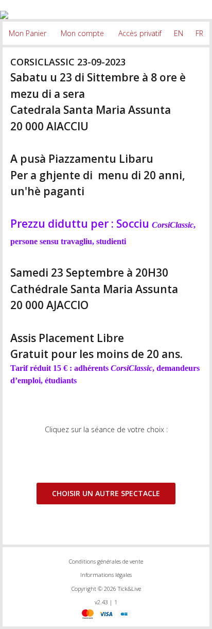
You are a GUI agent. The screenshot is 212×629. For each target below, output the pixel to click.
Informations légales (106, 575)
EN (178, 33)
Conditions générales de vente (106, 561)
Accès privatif (140, 33)
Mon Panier (27, 33)
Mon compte (82, 33)
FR (199, 33)
